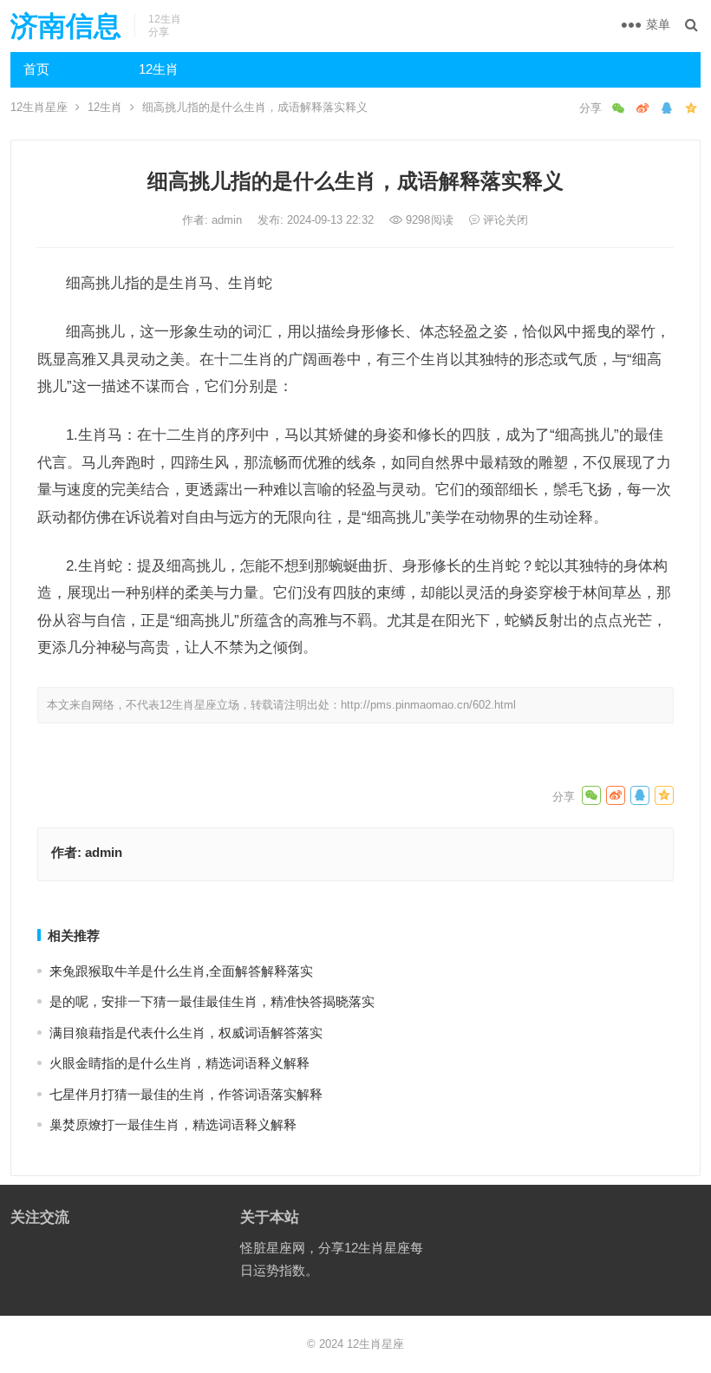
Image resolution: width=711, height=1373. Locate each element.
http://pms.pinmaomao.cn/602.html (428, 704)
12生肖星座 (39, 107)
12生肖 (159, 69)
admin (228, 219)
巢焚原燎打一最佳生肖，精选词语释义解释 (173, 1124)
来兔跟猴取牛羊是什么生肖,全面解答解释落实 (181, 971)
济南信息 (65, 26)
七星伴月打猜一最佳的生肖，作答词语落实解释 (186, 1094)
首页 (36, 69)
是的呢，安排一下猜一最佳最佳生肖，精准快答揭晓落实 (212, 1001)
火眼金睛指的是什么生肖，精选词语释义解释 (179, 1063)
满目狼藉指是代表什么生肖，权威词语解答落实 (186, 1032)
